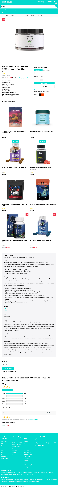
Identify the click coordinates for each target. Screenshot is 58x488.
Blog (13, 448)
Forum (25, 448)
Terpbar (15, 9)
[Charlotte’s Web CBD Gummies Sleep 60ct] (43, 117)
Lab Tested (26, 450)
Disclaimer (26, 462)
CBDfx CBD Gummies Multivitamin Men (40, 240)
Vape (20, 9)
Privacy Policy (27, 456)
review (9, 73)
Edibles (29, 9)
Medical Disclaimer (6, 470)
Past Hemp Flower (5, 458)
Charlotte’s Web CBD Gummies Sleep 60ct (41, 131)
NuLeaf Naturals (8, 72)
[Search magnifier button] (56, 6)
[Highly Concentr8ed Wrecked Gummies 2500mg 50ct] (43, 153)
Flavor (35, 67)
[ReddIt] (42, 94)
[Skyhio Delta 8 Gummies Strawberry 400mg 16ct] (15, 190)
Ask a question (8, 368)
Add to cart (44, 83)
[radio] (38, 70)
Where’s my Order (28, 454)
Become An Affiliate (17, 442)
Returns (29, 77)
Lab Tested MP (27, 452)
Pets (45, 9)
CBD (5, 308)
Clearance (4, 12)
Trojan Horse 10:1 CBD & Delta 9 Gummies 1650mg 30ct (14, 132)
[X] (40, 94)
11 (36, 136)
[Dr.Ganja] (6, 2)
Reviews (14, 454)
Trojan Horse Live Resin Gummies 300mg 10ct (43, 204)
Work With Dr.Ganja (16, 444)
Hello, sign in (41, 1)
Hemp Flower (5, 9)
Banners (14, 452)
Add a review (8, 390)
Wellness (34, 9)
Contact (26, 441)
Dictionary (14, 450)
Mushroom (40, 9)
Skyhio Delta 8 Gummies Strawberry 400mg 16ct (14, 204)
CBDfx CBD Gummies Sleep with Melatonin (14, 167)
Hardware (24, 9)
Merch (49, 9)
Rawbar (10, 9)
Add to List (44, 86)
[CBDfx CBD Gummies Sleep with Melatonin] (15, 153)
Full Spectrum (8, 311)
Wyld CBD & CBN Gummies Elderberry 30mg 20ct (14, 241)
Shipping (21, 77)
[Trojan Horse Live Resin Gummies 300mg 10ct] (43, 190)
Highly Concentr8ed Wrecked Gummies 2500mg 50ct (41, 168)
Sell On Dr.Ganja (16, 446)
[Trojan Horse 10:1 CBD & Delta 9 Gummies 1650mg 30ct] (15, 117)
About (13, 440)
